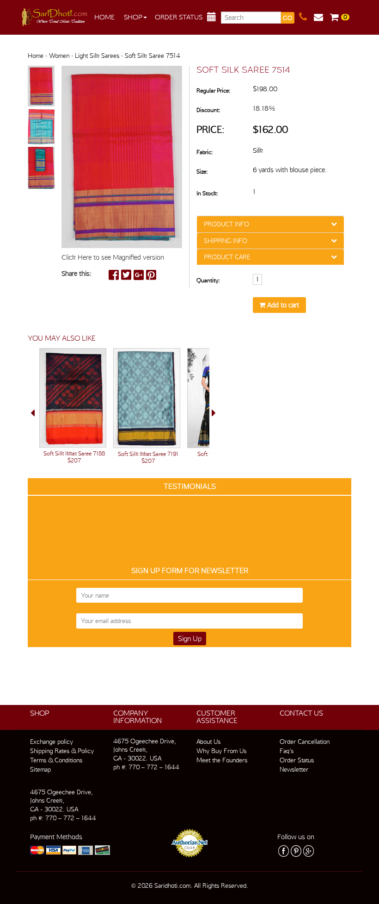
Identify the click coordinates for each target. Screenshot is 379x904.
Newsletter (294, 769)
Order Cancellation (305, 741)
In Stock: (207, 193)
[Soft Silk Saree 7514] (41, 86)
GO (287, 17)
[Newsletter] (322, 17)
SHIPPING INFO (225, 240)
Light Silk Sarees (97, 55)
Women (59, 55)
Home (104, 17)
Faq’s (286, 750)
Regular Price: (213, 90)
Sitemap (40, 769)
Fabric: (204, 152)
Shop (133, 17)
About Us (208, 741)
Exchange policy (51, 741)
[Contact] (306, 17)
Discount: (208, 109)
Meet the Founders (221, 760)
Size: (202, 171)
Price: (210, 129)
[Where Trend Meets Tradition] (55, 15)
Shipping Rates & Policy (62, 750)
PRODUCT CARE (227, 257)
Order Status (178, 17)
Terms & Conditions (56, 760)
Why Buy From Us (221, 750)
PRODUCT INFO (226, 224)
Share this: (76, 273)
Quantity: (208, 280)
